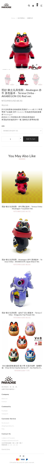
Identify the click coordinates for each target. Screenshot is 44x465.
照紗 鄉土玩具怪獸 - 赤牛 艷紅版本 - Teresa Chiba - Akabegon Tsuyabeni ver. (22, 208)
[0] (37, 6)
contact (4, 401)
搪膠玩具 (30, 18)
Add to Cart (30, 139)
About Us (4, 398)
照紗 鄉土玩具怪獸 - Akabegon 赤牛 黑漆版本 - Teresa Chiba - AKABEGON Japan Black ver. (22, 261)
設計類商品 (21, 18)
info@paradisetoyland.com (10, 440)
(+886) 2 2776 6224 (8, 438)
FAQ (3, 429)
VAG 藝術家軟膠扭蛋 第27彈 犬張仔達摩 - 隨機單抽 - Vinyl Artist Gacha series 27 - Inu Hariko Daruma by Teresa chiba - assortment (22, 368)
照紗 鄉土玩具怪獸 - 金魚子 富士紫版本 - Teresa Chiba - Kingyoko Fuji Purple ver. (22, 314)
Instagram (5, 414)
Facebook (5, 411)
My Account (5, 423)
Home (13, 18)
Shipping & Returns (8, 426)
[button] (41, 6)
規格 (3, 126)
